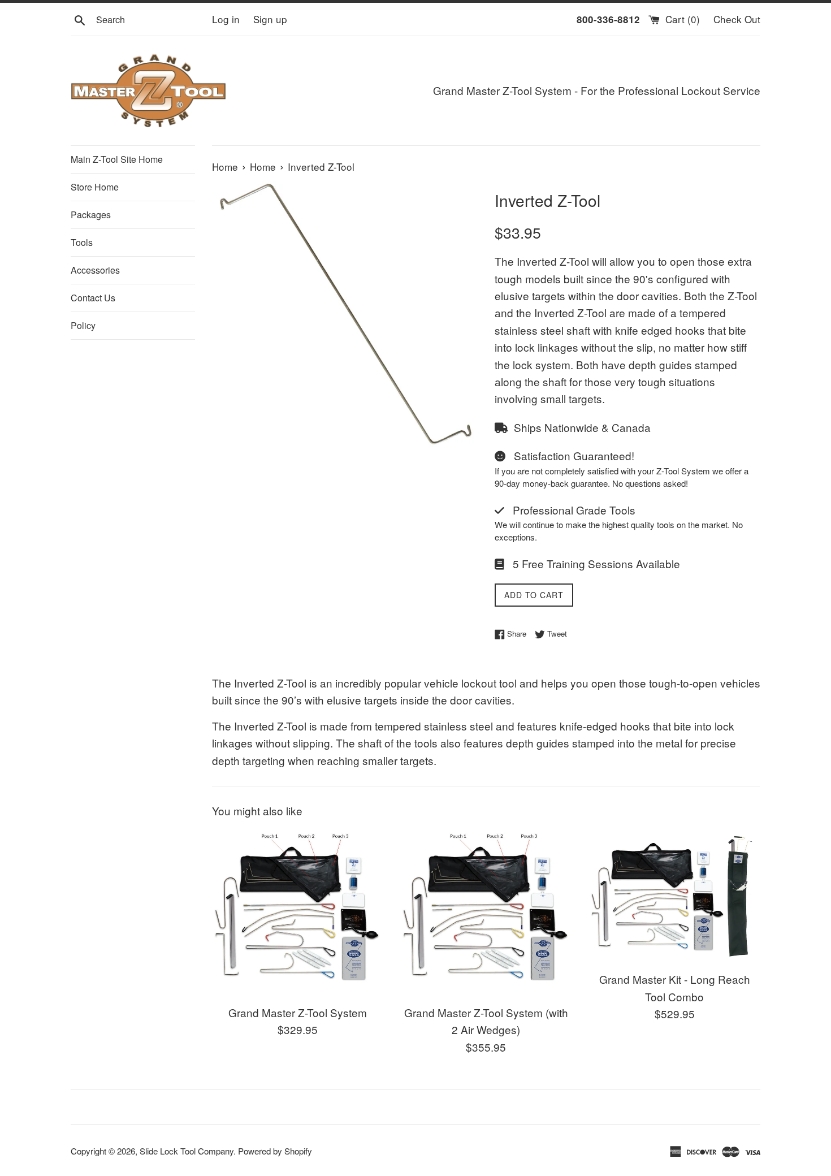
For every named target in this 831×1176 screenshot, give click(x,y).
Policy (83, 325)
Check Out (736, 19)
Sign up (270, 19)
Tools (82, 242)
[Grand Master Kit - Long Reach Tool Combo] (674, 896)
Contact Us (93, 297)
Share (515, 633)
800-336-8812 (608, 19)
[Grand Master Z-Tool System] (297, 912)
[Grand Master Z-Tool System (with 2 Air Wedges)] (486, 912)
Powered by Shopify (275, 1151)
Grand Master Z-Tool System (297, 1012)
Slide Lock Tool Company (186, 1151)
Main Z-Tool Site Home (117, 159)
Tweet (556, 633)
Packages (91, 214)
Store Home (95, 186)
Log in (226, 19)
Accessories (95, 269)
